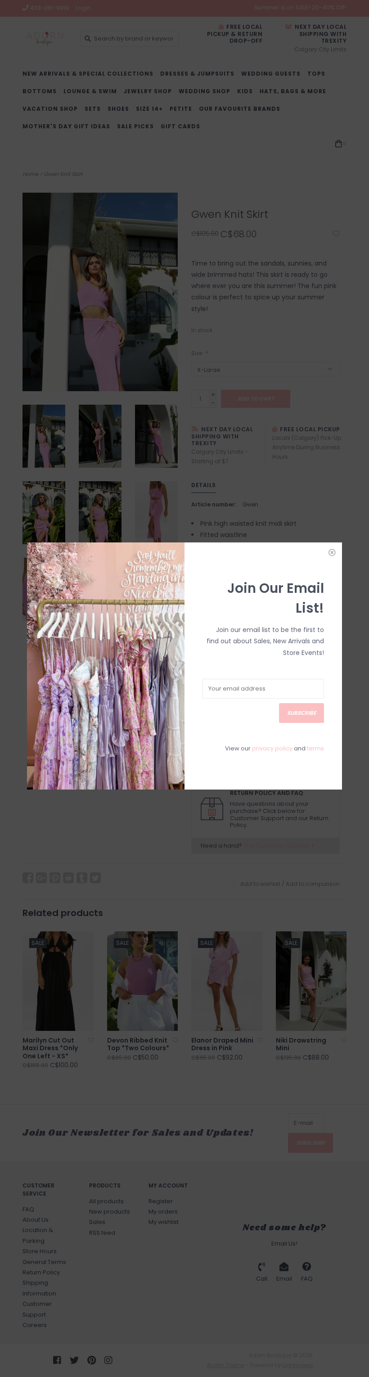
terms (315, 748)
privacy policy (272, 748)
